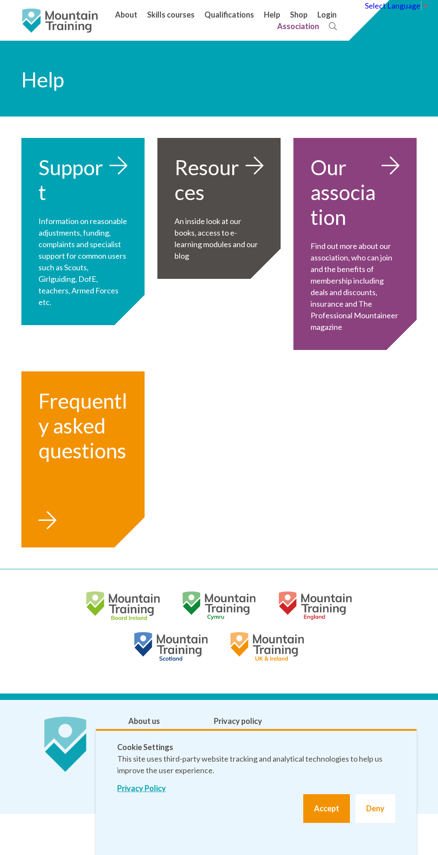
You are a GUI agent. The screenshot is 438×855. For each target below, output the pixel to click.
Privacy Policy (141, 788)
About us (144, 721)
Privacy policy (238, 721)
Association (298, 26)
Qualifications (229, 14)
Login (327, 14)
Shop (299, 14)
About (126, 14)
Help (272, 14)
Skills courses (171, 14)
